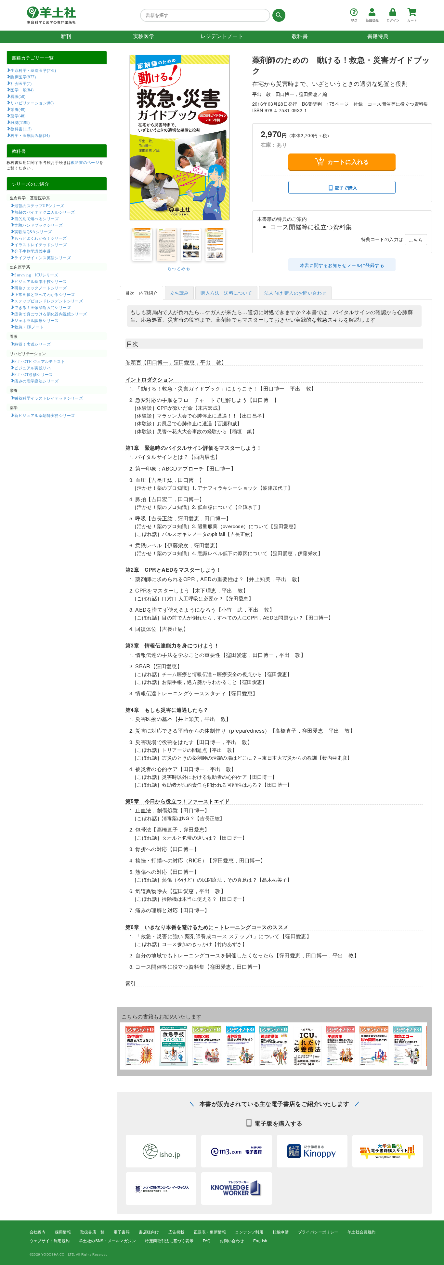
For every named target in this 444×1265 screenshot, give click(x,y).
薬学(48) (17, 116)
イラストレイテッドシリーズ (40, 244)
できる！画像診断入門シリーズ (42, 307)
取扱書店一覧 (92, 1232)
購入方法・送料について (226, 292)
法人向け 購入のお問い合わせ (295, 292)
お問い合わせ (232, 1241)
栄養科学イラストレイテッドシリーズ (48, 398)
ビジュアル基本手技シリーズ (40, 281)
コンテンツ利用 (249, 1232)
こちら (416, 239)
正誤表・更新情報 (210, 1232)
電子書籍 (121, 1232)
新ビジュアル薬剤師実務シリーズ (44, 415)
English (260, 1241)
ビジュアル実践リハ (32, 368)
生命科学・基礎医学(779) (33, 70)
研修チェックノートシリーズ (40, 288)
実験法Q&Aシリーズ (33, 231)
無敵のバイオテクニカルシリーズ (44, 212)
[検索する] (277, 15)
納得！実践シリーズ (32, 344)
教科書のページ (85, 162)
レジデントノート (222, 36)
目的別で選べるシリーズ (36, 218)
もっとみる (178, 268)
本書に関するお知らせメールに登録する (342, 265)
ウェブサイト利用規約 (50, 1241)
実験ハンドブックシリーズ (38, 225)
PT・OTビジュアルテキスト (39, 361)
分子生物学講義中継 (32, 251)
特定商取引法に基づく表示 (169, 1241)
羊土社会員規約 (361, 1232)
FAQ (207, 1241)
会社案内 (38, 1232)
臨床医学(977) (23, 77)
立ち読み (179, 292)
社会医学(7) (21, 83)
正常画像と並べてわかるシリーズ (44, 294)
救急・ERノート (29, 327)
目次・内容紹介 (141, 292)
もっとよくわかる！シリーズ (40, 238)
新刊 (66, 36)
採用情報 (63, 1232)
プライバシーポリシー (318, 1232)
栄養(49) (17, 109)
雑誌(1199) (20, 122)
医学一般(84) (21, 90)
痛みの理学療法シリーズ (36, 381)
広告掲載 (176, 1232)
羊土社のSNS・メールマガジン (107, 1241)
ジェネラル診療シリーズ (36, 320)
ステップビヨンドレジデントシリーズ (48, 301)
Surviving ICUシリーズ (36, 275)
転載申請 (281, 1232)
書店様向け (149, 1232)
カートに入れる (348, 161)
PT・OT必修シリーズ (33, 374)
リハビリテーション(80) (32, 103)
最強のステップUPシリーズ (39, 205)
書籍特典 (378, 36)
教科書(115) (21, 129)
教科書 (300, 36)
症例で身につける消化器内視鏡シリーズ (50, 314)
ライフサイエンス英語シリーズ (42, 258)
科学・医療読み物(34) (30, 135)
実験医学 (144, 36)
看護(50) (17, 96)
